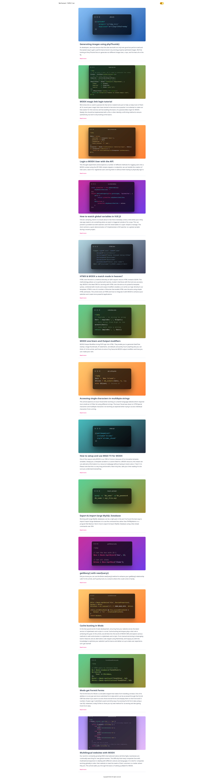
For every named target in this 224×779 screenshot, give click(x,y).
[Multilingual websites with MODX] (112, 733)
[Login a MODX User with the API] (112, 142)
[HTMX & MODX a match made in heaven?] (112, 256)
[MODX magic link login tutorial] (112, 82)
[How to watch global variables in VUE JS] (112, 197)
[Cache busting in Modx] (112, 606)
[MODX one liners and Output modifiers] (112, 321)
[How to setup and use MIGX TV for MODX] (112, 436)
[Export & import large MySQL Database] (112, 496)
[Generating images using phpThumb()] (112, 24)
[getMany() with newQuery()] (112, 553)
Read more (83, 58)
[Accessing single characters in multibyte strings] (112, 379)
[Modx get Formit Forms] (112, 671)
